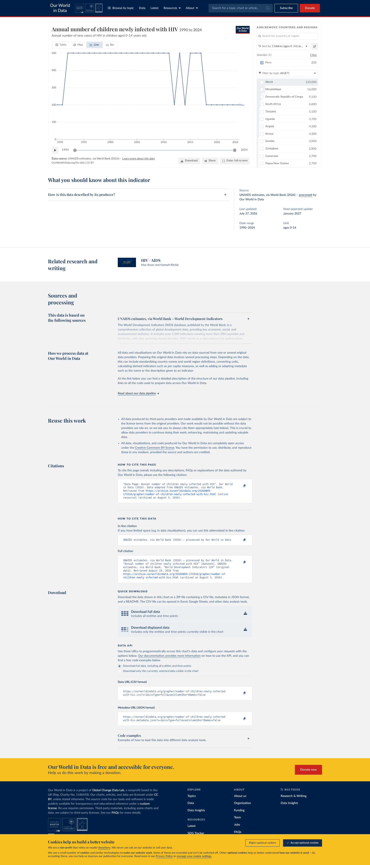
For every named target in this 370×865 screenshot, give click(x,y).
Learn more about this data (138, 158)
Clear (313, 55)
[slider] (75, 150)
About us (240, 796)
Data (142, 8)
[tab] (61, 45)
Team (237, 817)
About (190, 8)
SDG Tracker (196, 833)
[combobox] (241, 8)
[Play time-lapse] (55, 150)
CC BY (90, 162)
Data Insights (196, 810)
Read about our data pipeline (137, 393)
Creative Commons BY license (154, 447)
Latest (154, 8)
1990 (65, 150)
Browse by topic (123, 8)
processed (305, 195)
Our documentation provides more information (169, 655)
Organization (242, 803)
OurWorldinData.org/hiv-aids (68, 162)
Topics (192, 796)
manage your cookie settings (194, 856)
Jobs (237, 824)
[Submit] (268, 8)
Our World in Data (60, 8)
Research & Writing (293, 796)
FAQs (115, 812)
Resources (170, 8)
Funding (239, 810)
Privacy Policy (164, 856)
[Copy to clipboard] (240, 486)
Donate (310, 8)
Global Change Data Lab (108, 790)
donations (104, 847)
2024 (244, 150)
